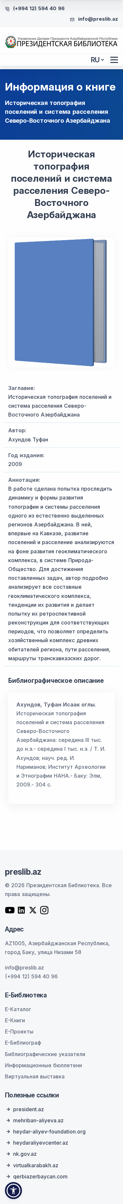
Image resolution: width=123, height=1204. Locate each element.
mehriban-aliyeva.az (38, 1120)
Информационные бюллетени (43, 1065)
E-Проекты (19, 1031)
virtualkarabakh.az (35, 1165)
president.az (28, 1109)
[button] (13, 1190)
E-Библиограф (23, 1042)
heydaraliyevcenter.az (40, 1142)
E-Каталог (18, 1009)
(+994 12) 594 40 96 (39, 8)
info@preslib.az (98, 19)
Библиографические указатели (45, 1054)
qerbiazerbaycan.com (40, 1176)
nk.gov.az (25, 1154)
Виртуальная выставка (35, 1076)
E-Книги (15, 1020)
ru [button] (95, 60)
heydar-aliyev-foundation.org (49, 1131)
